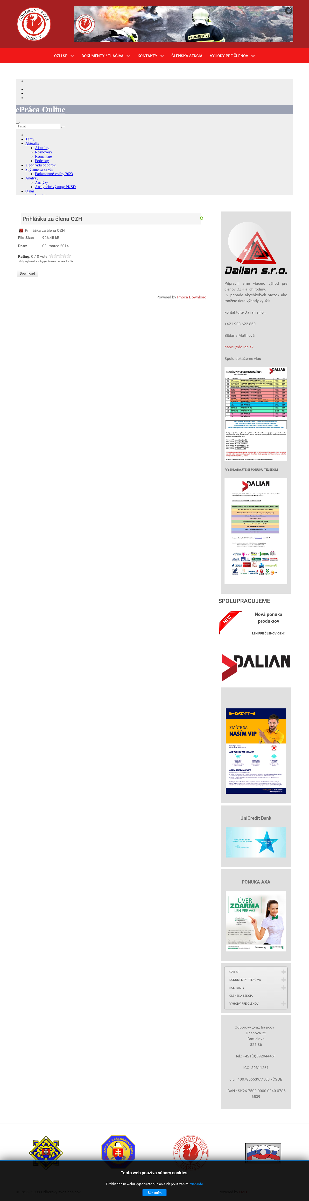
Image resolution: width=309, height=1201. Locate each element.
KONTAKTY (236, 988)
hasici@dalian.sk (239, 347)
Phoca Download (191, 297)
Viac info (196, 1184)
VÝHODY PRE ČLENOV (244, 1003)
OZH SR (234, 972)
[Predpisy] (202, 218)
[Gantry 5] (34, 24)
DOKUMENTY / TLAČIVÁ (245, 980)
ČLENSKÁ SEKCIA (241, 995)
